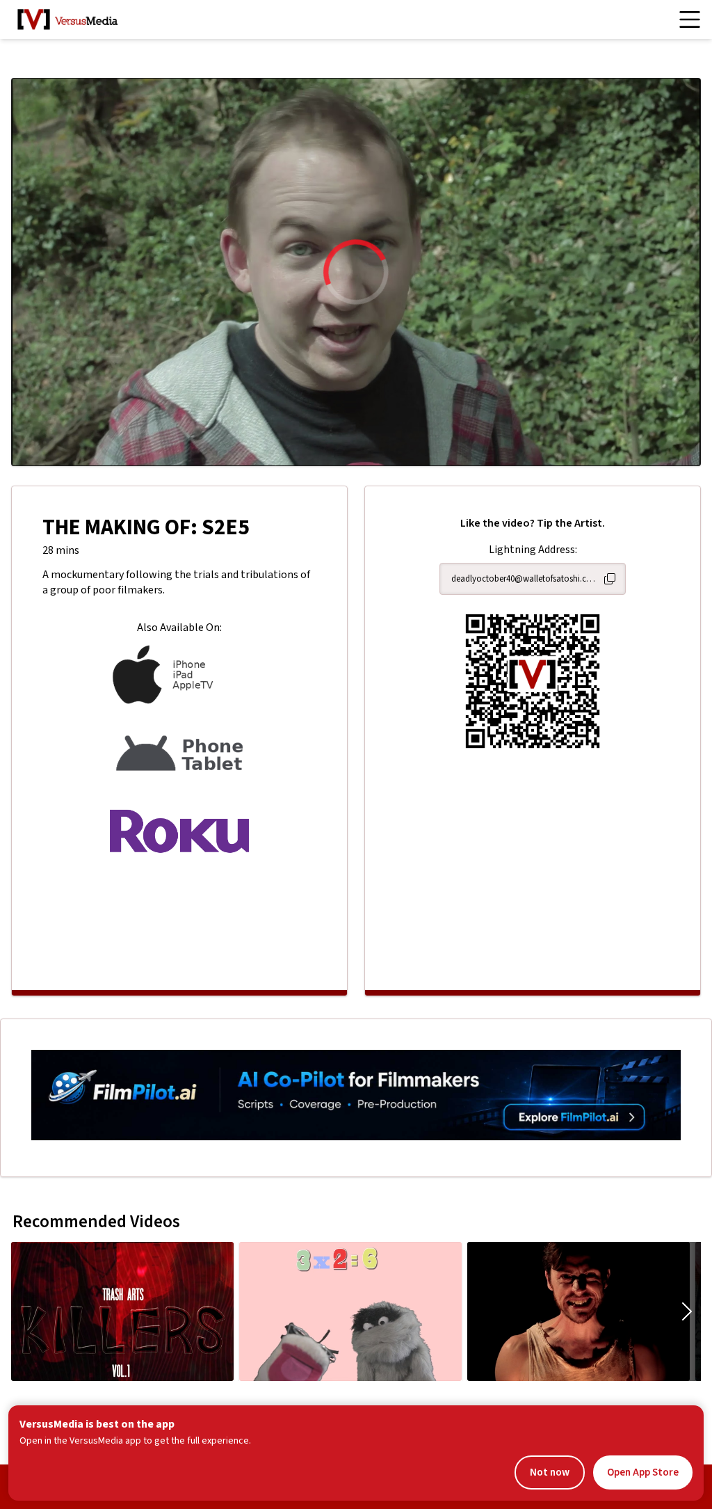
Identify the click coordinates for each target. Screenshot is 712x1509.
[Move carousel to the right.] (687, 1311)
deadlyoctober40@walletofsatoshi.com (524, 579)
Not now (549, 1472)
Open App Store (643, 1472)
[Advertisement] (179, 922)
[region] (356, 272)
